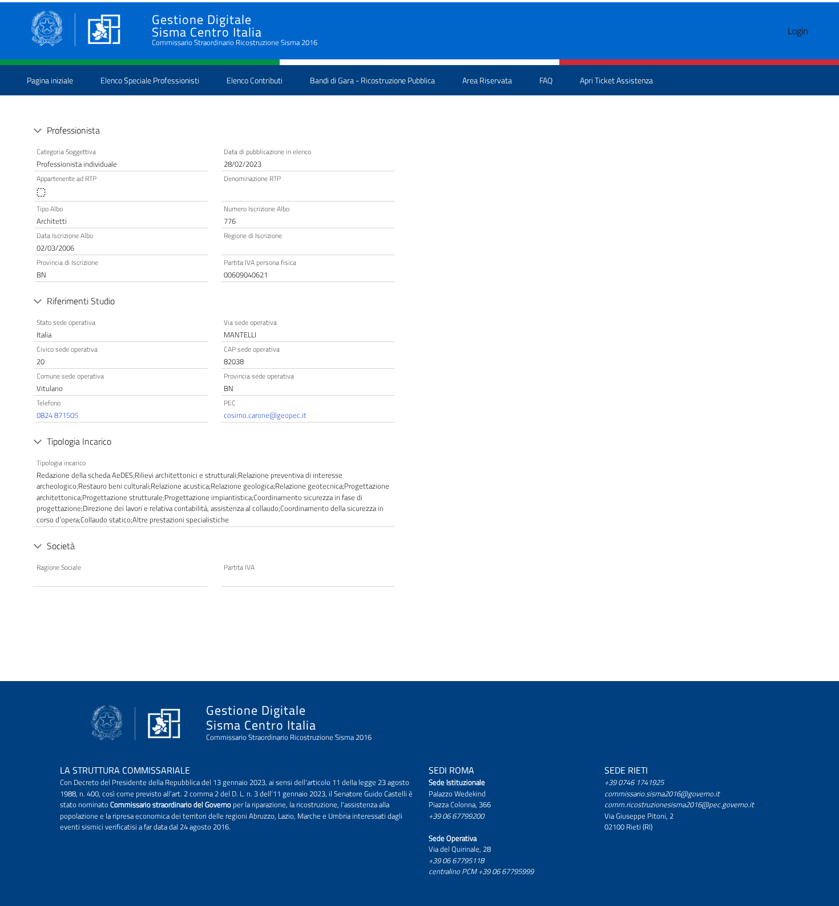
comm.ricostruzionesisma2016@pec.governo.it (679, 804)
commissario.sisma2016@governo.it (662, 793)
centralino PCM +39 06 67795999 (481, 871)
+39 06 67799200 (456, 816)
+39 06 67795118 (456, 860)
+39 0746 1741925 (634, 782)
